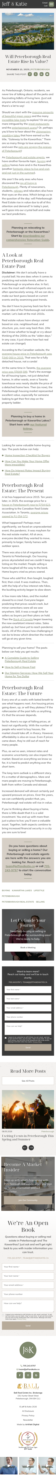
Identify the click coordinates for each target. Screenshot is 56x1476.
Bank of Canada (23, 619)
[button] (51, 4)
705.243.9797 (15, 982)
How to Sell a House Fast (20, 667)
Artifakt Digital (32, 1424)
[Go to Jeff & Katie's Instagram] (28, 1375)
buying (41, 161)
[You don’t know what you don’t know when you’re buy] (47, 1465)
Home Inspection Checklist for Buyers (27, 455)
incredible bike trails (14, 120)
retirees (18, 190)
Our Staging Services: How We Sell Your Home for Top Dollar (29, 674)
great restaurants (38, 123)
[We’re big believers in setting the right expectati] (28, 1465)
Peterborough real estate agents (25, 157)
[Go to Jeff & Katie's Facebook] (20, 1375)
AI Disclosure (28, 1411)
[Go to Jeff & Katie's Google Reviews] (36, 1375)
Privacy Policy (37, 1042)
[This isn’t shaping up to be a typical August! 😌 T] (9, 1465)
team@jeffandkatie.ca (20, 866)
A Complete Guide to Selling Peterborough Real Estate (22, 659)
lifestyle (39, 890)
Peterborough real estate (18, 901)
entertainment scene (24, 127)
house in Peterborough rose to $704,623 (26, 504)
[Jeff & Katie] (14, 4)
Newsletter (28, 1420)
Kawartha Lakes (22, 890)
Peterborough (40, 69)
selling (6, 165)
